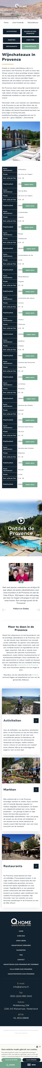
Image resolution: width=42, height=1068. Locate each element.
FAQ (21, 955)
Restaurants (11, 46)
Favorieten (21, 950)
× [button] (40, 1046)
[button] (38, 610)
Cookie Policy (18, 1033)
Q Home (35, 675)
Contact (21, 960)
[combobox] (37, 1047)
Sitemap (25, 1033)
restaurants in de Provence (27, 665)
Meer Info (29, 184)
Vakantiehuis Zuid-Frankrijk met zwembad (21, 964)
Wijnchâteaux (30, 46)
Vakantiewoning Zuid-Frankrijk (21, 974)
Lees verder (34, 1056)
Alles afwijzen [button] (31, 1060)
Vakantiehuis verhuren (21, 945)
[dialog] (21, 1056)
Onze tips (30, 40)
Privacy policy (34, 1030)
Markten (11, 40)
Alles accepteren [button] (11, 1060)
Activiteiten (12, 31)
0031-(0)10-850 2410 (21, 996)
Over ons (21, 936)
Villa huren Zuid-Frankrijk (21, 969)
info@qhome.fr (21, 986)
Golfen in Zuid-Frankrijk (30, 32)
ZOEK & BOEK (21, 941)
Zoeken (12, 1065)
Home (6, 23)
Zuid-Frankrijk (18, 23)
